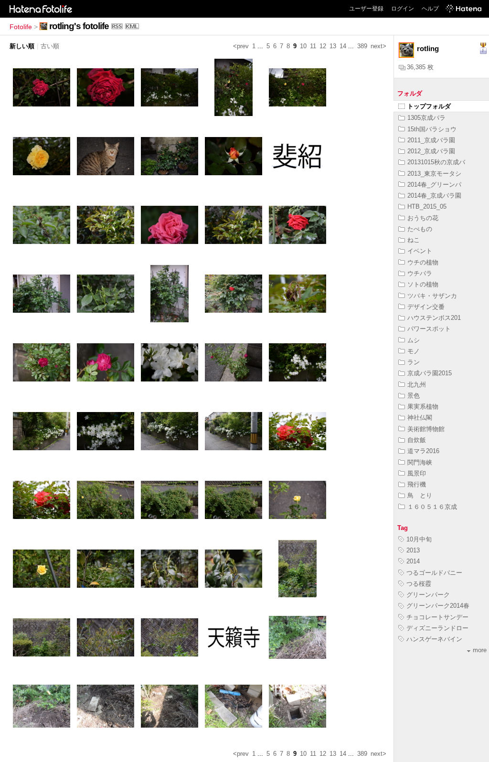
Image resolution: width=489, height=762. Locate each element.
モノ (413, 351)
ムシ (413, 340)
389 (362, 46)
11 (313, 46)
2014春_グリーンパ (434, 184)
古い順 (50, 46)
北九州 (416, 384)
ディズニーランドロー (437, 628)
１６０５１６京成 (432, 506)
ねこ (413, 239)
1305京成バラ (426, 117)
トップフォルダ (429, 106)
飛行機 (416, 484)
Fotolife (21, 27)
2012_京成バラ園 (431, 151)
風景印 (416, 473)
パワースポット (429, 328)
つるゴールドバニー (434, 572)
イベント (419, 250)
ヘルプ (430, 8)
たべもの (419, 229)
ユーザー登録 (366, 8)
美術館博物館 (426, 429)
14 (343, 46)
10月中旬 (419, 539)
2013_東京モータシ (434, 173)
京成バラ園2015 (429, 373)
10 (303, 46)
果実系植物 (422, 406)
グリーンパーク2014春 (437, 605)
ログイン (402, 8)
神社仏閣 (419, 417)
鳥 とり (419, 495)
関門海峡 (419, 462)
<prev (241, 46)
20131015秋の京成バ (436, 162)
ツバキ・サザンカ (432, 295)
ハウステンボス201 (434, 317)
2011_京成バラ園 (431, 140)
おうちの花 (422, 218)
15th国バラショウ (432, 129)
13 (333, 46)
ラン (413, 362)
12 (322, 46)
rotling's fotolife (79, 26)
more (480, 650)
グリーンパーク (428, 594)
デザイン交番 (426, 306)
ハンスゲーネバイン (434, 639)
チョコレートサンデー (437, 617)
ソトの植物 (422, 284)
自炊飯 (416, 440)
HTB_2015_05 (426, 206)
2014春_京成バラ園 (434, 195)
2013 (413, 550)
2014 (413, 561)
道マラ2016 (423, 451)
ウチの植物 (422, 262)
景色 (413, 395)
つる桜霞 (418, 583)
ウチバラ (419, 273)
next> (378, 46)
